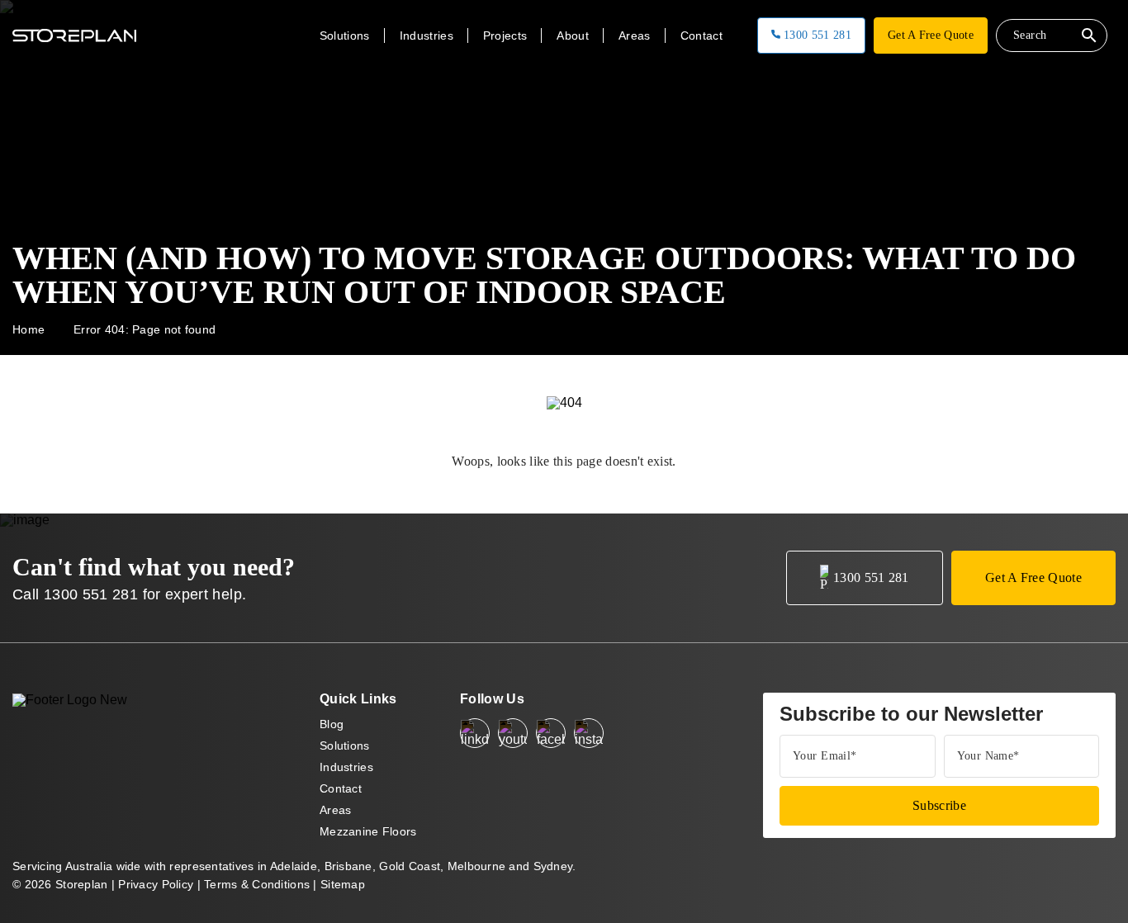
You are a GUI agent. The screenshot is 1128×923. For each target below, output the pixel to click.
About (573, 35)
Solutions (345, 745)
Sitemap (342, 884)
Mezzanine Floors (368, 831)
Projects (505, 35)
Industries (346, 767)
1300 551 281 (815, 35)
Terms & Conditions (257, 884)
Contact (701, 35)
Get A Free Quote (931, 35)
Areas (335, 809)
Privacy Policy (155, 884)
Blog (332, 724)
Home (28, 329)
